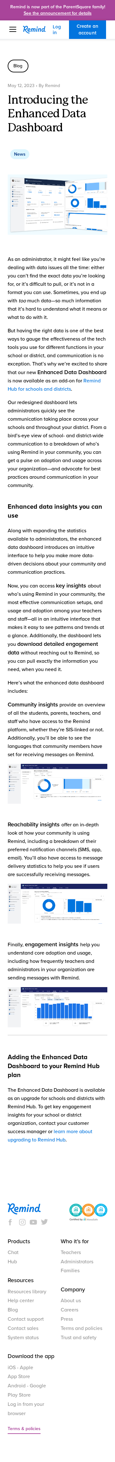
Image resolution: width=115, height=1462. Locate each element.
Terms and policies (81, 1328)
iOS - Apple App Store (20, 1372)
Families (70, 1270)
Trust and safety (78, 1337)
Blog (13, 1310)
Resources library (27, 1291)
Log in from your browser (26, 1409)
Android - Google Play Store (27, 1390)
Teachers (71, 1252)
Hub (12, 1262)
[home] (38, 30)
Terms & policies (24, 1428)
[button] (16, 29)
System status (23, 1337)
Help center (21, 1300)
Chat (13, 1252)
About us (71, 1300)
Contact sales (23, 1328)
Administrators (77, 1262)
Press (67, 1319)
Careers (69, 1310)
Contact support (26, 1319)
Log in (57, 29)
